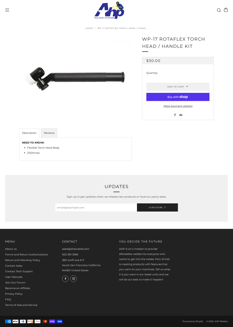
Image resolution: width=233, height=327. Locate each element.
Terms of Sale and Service (21, 305)
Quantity (151, 72)
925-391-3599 (70, 254)
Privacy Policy (14, 293)
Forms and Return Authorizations (26, 254)
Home (89, 28)
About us (11, 248)
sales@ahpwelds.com (75, 248)
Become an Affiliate (17, 288)
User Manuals (13, 277)
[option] (75, 77)
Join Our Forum (15, 282)
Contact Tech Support (19, 271)
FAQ (8, 299)
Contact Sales (13, 265)
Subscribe (156, 207)
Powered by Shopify (193, 321)
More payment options (178, 106)
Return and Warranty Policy (22, 260)
